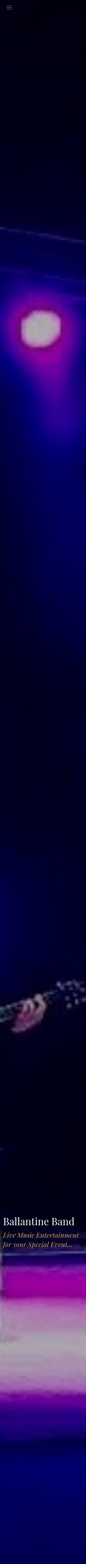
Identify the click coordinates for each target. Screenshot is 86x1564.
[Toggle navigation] (9, 7)
